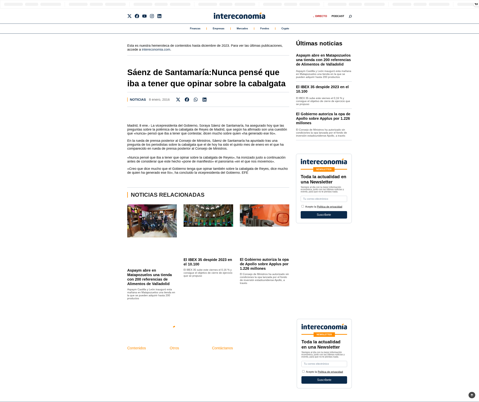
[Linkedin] (159, 16)
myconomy (134, 355)
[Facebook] (137, 16)
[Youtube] (144, 16)
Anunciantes (135, 362)
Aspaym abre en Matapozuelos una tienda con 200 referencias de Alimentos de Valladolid (323, 59)
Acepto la (323, 206)
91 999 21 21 (220, 363)
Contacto (176, 355)
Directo (321, 16)
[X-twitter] (129, 16)
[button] (178, 99)
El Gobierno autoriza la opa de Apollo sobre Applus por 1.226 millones (264, 263)
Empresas (218, 28)
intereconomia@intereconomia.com (235, 357)
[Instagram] (152, 16)
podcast (338, 16)
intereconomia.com (156, 49)
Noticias (138, 99)
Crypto (285, 28)
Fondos (264, 28)
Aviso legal (177, 362)
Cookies (175, 374)
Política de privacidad (329, 206)
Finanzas (195, 28)
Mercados (242, 28)
